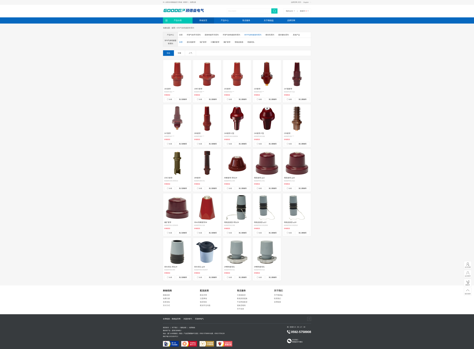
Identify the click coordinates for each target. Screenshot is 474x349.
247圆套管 (288, 89)
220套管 (257, 89)
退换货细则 (241, 305)
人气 (190, 53)
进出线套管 (191, 42)
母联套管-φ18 (289, 178)
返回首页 (166, 327)
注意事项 (203, 298)
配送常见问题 (205, 305)
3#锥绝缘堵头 (259, 267)
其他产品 (296, 35)
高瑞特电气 (199, 319)
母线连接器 (239, 42)
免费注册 (193, 2)
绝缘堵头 (250, 42)
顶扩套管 (203, 42)
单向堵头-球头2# (170, 267)
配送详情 (203, 295)
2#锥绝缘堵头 (229, 267)
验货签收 (203, 302)
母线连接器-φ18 (290, 222)
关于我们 (175, 327)
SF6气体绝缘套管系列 (185, 28)
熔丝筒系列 (270, 35)
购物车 (303, 11)
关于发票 (240, 309)
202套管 (227, 89)
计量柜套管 (215, 42)
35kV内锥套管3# (200, 222)
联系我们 (277, 298)
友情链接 (277, 302)
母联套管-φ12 (259, 178)
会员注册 (468, 267)
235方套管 (168, 178)
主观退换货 (241, 295)
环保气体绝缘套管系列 (231, 35)
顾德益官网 (176, 319)
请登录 (185, 2)
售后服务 (246, 20)
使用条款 (192, 327)
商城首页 (203, 20)
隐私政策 (183, 327)
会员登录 (468, 276)
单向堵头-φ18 (199, 267)
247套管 (167, 133)
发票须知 (166, 302)
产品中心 (225, 20)
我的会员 (289, 11)
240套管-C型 (229, 133)
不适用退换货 (242, 302)
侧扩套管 (227, 42)
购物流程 (166, 295)
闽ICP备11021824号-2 (170, 336)
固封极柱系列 (283, 35)
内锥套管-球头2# (230, 178)
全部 (181, 35)
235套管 (287, 133)
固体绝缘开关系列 (212, 35)
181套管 (167, 89)
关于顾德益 (269, 20)
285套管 (197, 133)
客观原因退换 (242, 298)
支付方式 (166, 305)
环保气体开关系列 (194, 35)
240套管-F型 (259, 133)
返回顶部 (468, 294)
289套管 (197, 178)
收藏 (170, 99)
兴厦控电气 (187, 319)
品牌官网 (294, 2)
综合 (168, 53)
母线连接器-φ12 (260, 222)
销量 (179, 53)
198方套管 (198, 89)
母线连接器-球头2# (231, 222)
